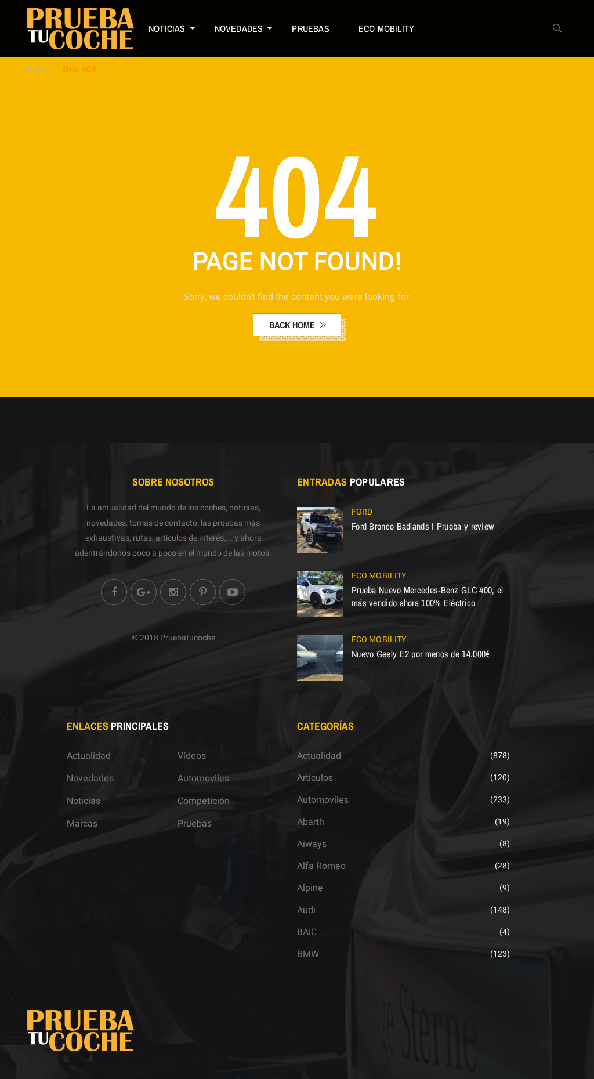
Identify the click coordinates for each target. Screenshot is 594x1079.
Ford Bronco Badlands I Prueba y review (423, 526)
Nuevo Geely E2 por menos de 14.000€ (421, 653)
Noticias (167, 28)
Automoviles (203, 778)
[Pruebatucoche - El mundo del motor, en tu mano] (80, 28)
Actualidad (89, 756)
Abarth (310, 822)
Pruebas (310, 28)
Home (38, 69)
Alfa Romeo (321, 866)
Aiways (312, 844)
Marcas (82, 824)
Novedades (239, 28)
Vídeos (192, 756)
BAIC (307, 932)
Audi (306, 910)
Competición (204, 801)
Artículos (315, 778)
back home (293, 324)
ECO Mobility (386, 28)
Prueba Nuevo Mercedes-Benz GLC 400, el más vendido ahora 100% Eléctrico (427, 596)
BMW (308, 954)
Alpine (310, 888)
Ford (362, 512)
